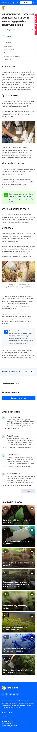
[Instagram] (6, 694)
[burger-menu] (34, 7)
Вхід (26, 2)
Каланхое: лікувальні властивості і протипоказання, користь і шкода (18, 485)
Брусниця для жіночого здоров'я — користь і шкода (19, 447)
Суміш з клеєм (9, 50)
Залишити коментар (18, 398)
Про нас (4, 716)
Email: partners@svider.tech (9, 725)
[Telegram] (10, 694)
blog (6, 3)
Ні (31, 371)
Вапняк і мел (8, 46)
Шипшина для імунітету (15, 428)
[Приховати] (32, 43)
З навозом (7, 59)
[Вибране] (34, 2)
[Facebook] (2, 694)
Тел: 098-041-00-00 (7, 723)
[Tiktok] (17, 694)
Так (26, 371)
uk (16, 3)
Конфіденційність (7, 712)
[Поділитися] (33, 30)
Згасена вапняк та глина (12, 56)
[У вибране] (32, 508)
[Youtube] (14, 694)
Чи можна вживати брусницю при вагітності (18, 466)
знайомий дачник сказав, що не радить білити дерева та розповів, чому (21, 199)
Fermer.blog (4, 8)
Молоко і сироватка (10, 53)
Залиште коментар (11, 392)
